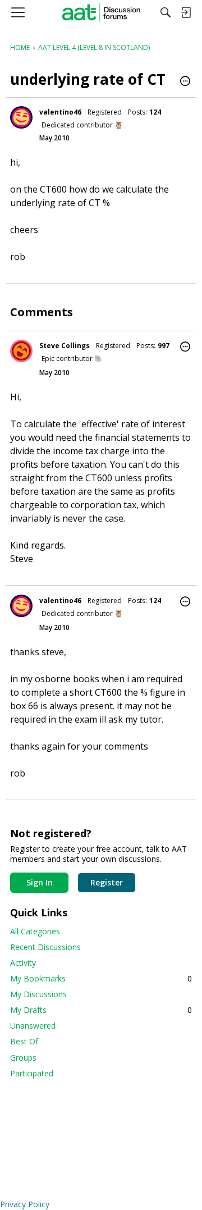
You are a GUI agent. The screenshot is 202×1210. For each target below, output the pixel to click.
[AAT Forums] (101, 12)
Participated (31, 1073)
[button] (185, 82)
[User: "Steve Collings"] (21, 351)
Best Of (24, 1041)
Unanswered (33, 1025)
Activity (23, 962)
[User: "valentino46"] (21, 117)
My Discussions (38, 994)
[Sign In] (186, 12)
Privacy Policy (24, 1204)
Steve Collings (64, 345)
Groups (23, 1057)
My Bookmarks (101, 978)
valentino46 (60, 112)
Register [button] (106, 882)
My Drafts (101, 1009)
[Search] (165, 12)
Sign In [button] (39, 882)
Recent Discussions (45, 947)
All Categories (35, 931)
